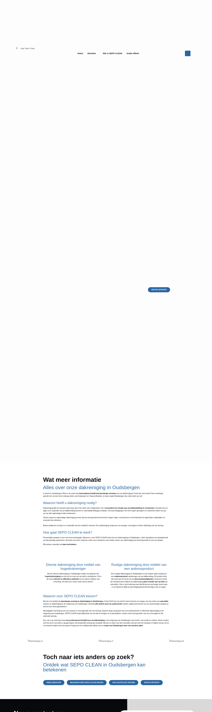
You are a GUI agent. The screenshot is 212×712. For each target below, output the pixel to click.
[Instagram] (187, 53)
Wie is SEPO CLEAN (112, 53)
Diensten (91, 53)
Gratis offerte (133, 53)
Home (80, 53)
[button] (2, 639)
